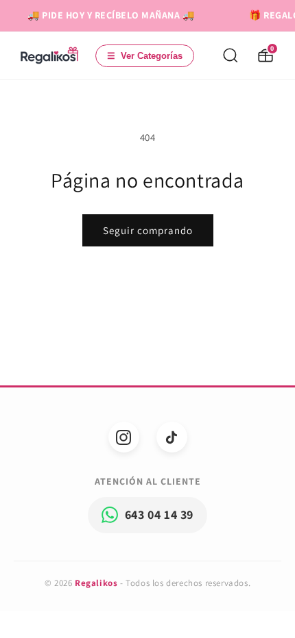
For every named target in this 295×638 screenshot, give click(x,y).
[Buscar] (230, 55)
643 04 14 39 (159, 514)
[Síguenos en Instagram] (123, 437)
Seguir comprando (148, 230)
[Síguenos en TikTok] (171, 437)
